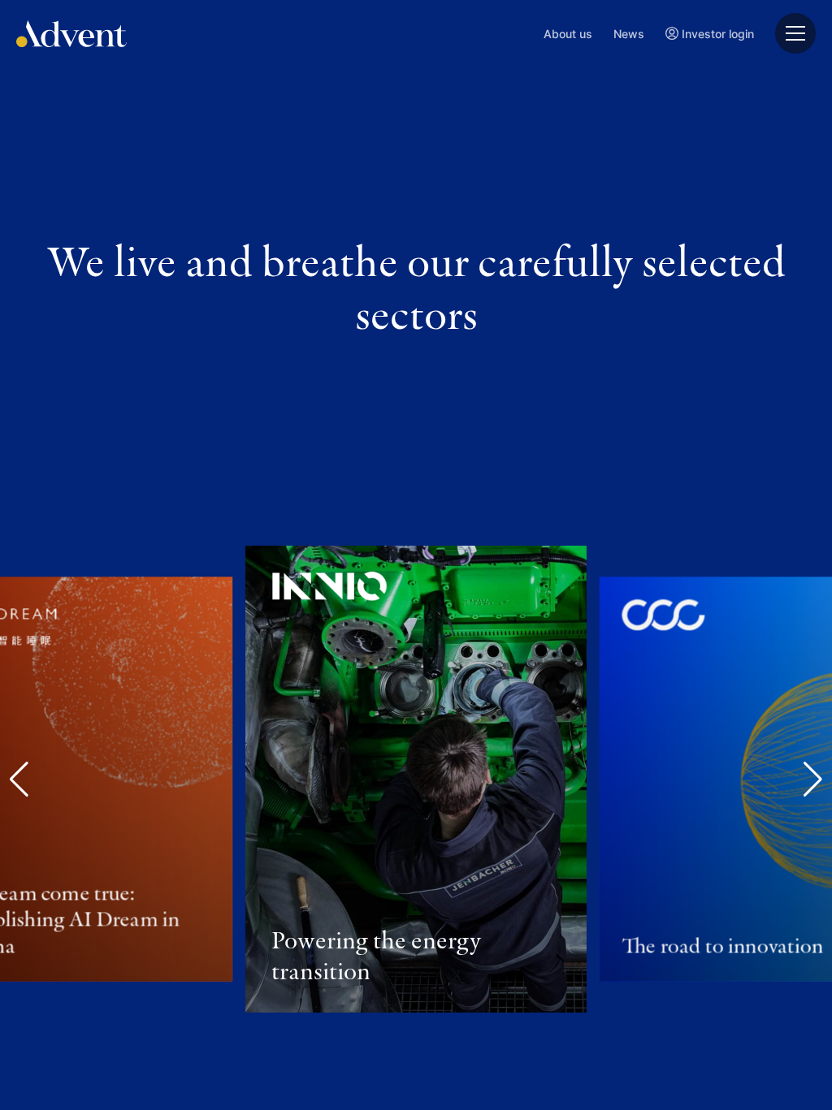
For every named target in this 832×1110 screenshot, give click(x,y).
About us (568, 34)
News (628, 34)
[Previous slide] (19, 779)
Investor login (718, 34)
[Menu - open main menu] (795, 33)
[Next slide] (813, 779)
